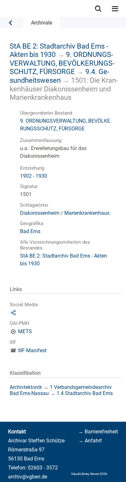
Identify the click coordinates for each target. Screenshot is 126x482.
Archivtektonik (26, 387)
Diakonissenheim (39, 213)
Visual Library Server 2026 (89, 474)
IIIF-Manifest (32, 350)
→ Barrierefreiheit (98, 432)
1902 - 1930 (33, 176)
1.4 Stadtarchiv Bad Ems (85, 393)
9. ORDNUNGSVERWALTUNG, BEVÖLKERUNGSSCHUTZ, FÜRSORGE (62, 63)
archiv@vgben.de (27, 477)
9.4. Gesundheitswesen (59, 75)
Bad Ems (30, 231)
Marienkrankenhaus (87, 213)
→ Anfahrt (90, 441)
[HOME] (3, 8)
